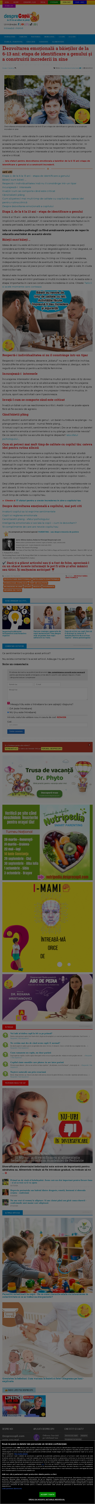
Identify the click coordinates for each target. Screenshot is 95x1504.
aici (43, 1464)
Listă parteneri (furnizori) (12, 1488)
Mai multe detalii (21, 1454)
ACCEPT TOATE (47, 1494)
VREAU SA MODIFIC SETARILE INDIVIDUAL (47, 1499)
